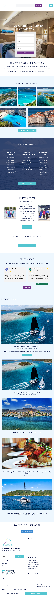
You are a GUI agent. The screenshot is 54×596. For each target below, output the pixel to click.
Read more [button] (7, 280)
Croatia (41, 109)
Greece (13, 109)
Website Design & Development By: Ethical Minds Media (44, 586)
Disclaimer (23, 585)
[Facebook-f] (6, 579)
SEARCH (38, 5)
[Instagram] (3, 579)
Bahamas (45, 88)
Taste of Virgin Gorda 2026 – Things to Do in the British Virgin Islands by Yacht (27, 472)
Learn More (27, 355)
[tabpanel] (27, 439)
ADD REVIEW (27, 288)
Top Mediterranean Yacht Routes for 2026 (27, 432)
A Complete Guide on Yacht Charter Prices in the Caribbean (27, 513)
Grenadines (8, 88)
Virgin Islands (27, 88)
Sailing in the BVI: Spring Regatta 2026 (27, 347)
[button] (51, 5)
